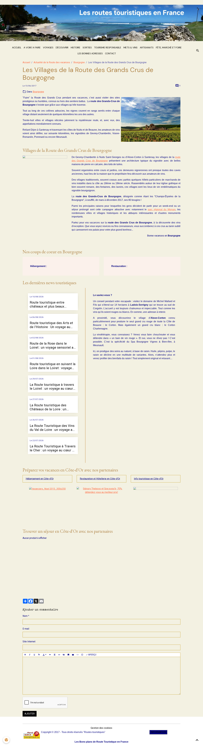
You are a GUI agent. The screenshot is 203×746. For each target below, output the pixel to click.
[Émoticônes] (82, 655)
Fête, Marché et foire (169, 47)
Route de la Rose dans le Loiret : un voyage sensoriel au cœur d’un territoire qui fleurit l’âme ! (52, 345)
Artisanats (147, 47)
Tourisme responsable (107, 47)
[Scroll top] (197, 740)
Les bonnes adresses (90, 53)
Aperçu (92, 654)
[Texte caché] (63, 655)
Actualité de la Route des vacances (52, 62)
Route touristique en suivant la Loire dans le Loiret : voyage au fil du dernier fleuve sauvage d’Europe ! (52, 366)
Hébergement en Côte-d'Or (40, 478)
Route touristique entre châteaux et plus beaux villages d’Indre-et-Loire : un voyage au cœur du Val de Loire (50, 304)
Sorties (87, 47)
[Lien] (59, 655)
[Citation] (50, 655)
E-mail (26, 628)
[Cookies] (6, 739)
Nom (25, 616)
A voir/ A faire (32, 47)
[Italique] (29, 655)
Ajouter (30, 713)
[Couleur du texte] (44, 655)
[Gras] (25, 655)
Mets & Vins (130, 47)
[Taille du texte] (39, 655)
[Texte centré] (54, 655)
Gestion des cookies (101, 728)
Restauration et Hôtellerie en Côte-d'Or (100, 478)
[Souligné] (34, 655)
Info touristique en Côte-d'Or (148, 478)
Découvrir (62, 47)
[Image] (68, 655)
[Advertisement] (102, 569)
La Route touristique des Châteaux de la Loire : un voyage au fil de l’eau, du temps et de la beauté (48, 407)
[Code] (77, 655)
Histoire (75, 47)
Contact (110, 53)
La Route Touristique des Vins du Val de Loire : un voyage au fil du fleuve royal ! (52, 428)
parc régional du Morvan (162, 209)
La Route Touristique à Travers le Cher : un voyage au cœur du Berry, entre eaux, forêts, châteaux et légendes (53, 448)
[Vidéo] (73, 655)
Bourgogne (79, 62)
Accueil (16, 47)
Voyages (48, 47)
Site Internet (29, 641)
